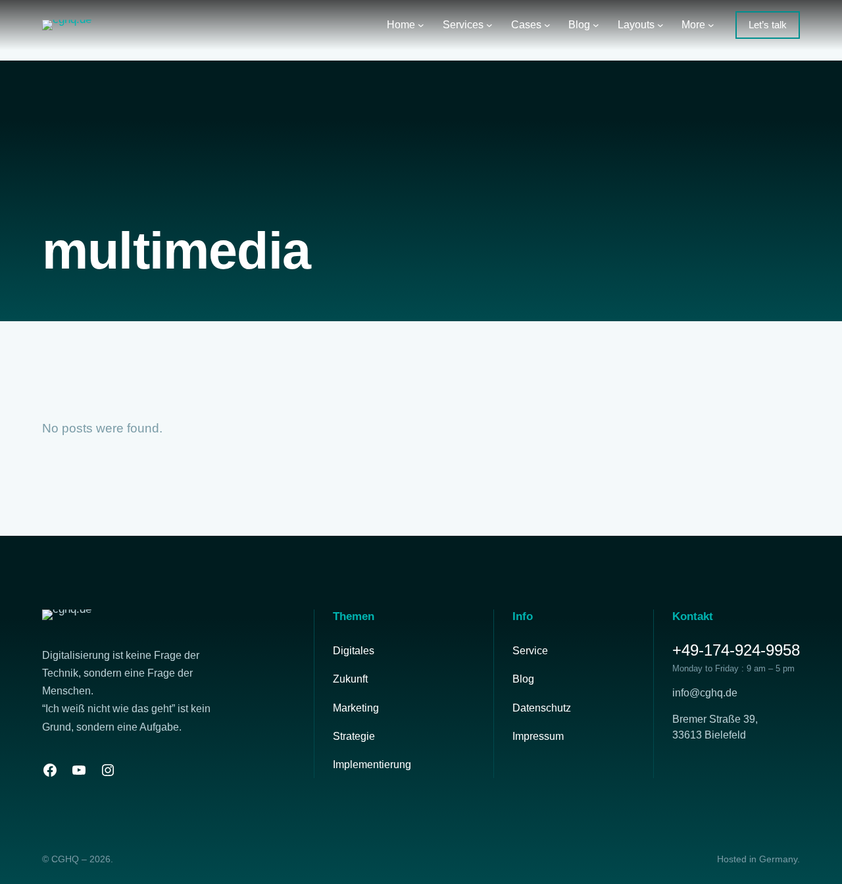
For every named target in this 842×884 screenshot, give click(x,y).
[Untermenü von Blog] (596, 25)
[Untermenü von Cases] (547, 25)
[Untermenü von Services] (489, 25)
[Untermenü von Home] (421, 25)
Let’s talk (768, 24)
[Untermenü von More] (711, 25)
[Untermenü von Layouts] (660, 25)
